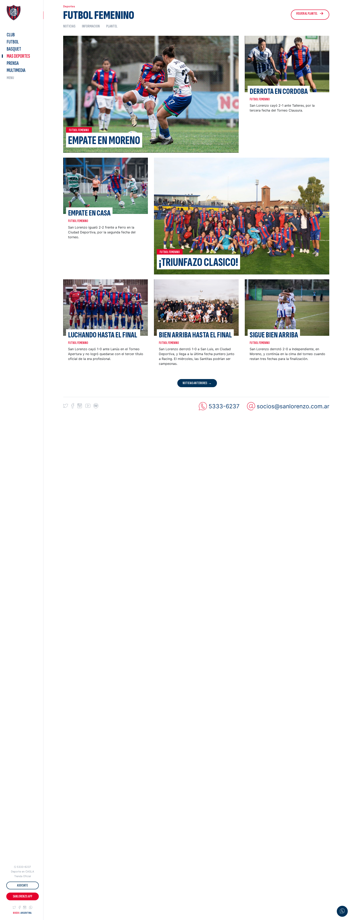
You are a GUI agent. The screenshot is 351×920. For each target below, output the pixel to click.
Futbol (13, 42)
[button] (14, 908)
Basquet (14, 49)
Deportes (18, 56)
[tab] (71, 26)
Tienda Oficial (22, 876)
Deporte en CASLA (22, 871)
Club (11, 35)
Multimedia (16, 70)
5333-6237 (24, 866)
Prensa (13, 63)
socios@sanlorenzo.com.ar (293, 406)
